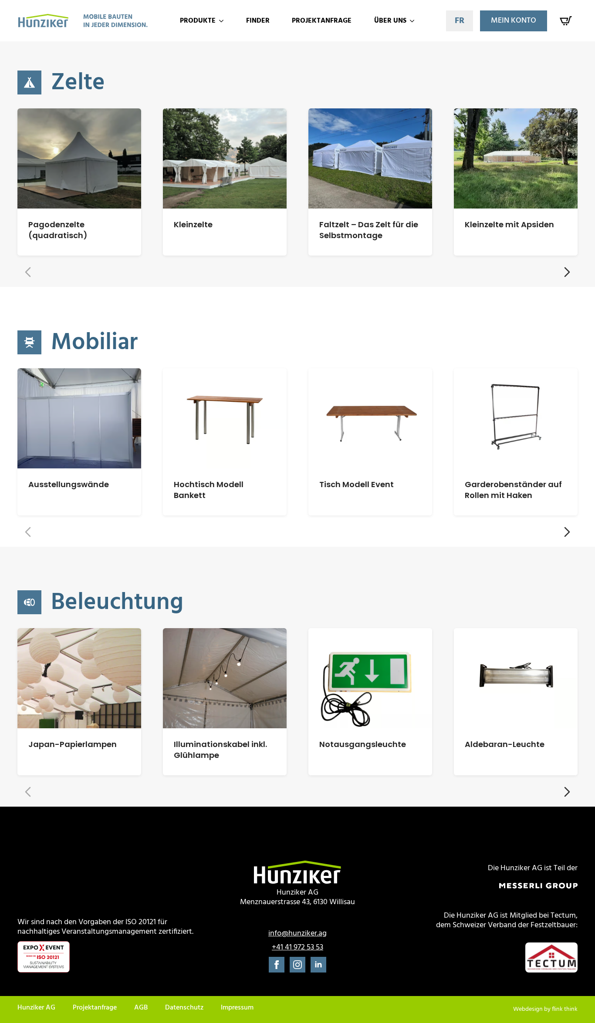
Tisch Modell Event (356, 484)
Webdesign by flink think (545, 1009)
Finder (258, 21)
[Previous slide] (27, 272)
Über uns (390, 21)
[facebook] (276, 965)
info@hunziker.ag (297, 934)
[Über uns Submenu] (413, 20)
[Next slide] (567, 272)
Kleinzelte (193, 224)
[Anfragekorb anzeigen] (566, 21)
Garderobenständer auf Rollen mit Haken (513, 490)
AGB (141, 1008)
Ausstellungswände (68, 484)
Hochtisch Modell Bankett (208, 490)
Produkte (198, 21)
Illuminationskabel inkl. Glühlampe (220, 750)
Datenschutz (184, 1008)
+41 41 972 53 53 (297, 947)
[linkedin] (318, 965)
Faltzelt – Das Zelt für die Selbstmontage (368, 230)
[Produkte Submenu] (223, 20)
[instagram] (297, 965)
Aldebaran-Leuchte (504, 744)
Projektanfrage (322, 21)
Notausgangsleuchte (362, 744)
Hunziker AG (36, 1008)
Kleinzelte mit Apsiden (509, 224)
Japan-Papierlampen (72, 744)
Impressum (237, 1008)
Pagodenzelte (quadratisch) (58, 230)
